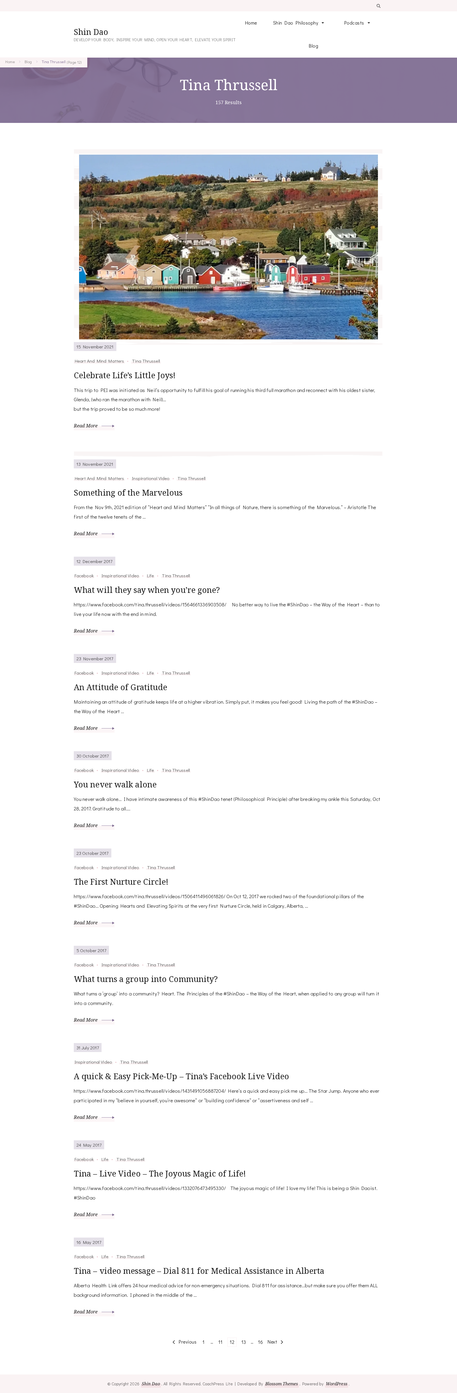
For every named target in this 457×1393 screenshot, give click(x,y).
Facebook (84, 575)
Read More (86, 425)
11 (221, 1342)
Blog (313, 46)
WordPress (336, 1384)
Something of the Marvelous (128, 492)
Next (272, 1342)
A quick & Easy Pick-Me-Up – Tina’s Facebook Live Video (181, 1076)
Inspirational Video (151, 478)
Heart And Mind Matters (99, 361)
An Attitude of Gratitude (120, 687)
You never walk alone (115, 784)
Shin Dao (91, 32)
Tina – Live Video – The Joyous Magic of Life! (160, 1173)
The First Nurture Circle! (121, 881)
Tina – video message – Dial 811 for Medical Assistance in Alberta (199, 1270)
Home (251, 23)
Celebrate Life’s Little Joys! (125, 375)
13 (244, 1342)
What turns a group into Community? (146, 979)
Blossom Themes (281, 1384)
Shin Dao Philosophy (295, 23)
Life (150, 575)
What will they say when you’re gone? (147, 589)
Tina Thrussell (146, 361)
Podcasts (354, 23)
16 (261, 1342)
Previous (187, 1342)
